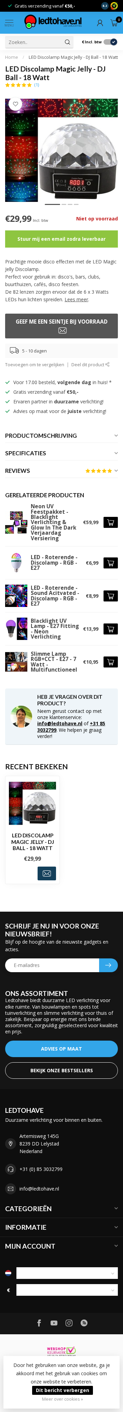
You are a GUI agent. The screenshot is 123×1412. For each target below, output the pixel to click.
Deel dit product (88, 365)
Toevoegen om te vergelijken (34, 365)
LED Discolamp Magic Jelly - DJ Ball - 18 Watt (73, 57)
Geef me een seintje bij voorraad (62, 321)
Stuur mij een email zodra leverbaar (61, 239)
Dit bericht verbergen (62, 1390)
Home (11, 57)
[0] (114, 23)
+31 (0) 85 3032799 (41, 1169)
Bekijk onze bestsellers (61, 1070)
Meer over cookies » (62, 1399)
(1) (36, 85)
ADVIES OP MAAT (61, 1048)
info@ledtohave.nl (59, 723)
